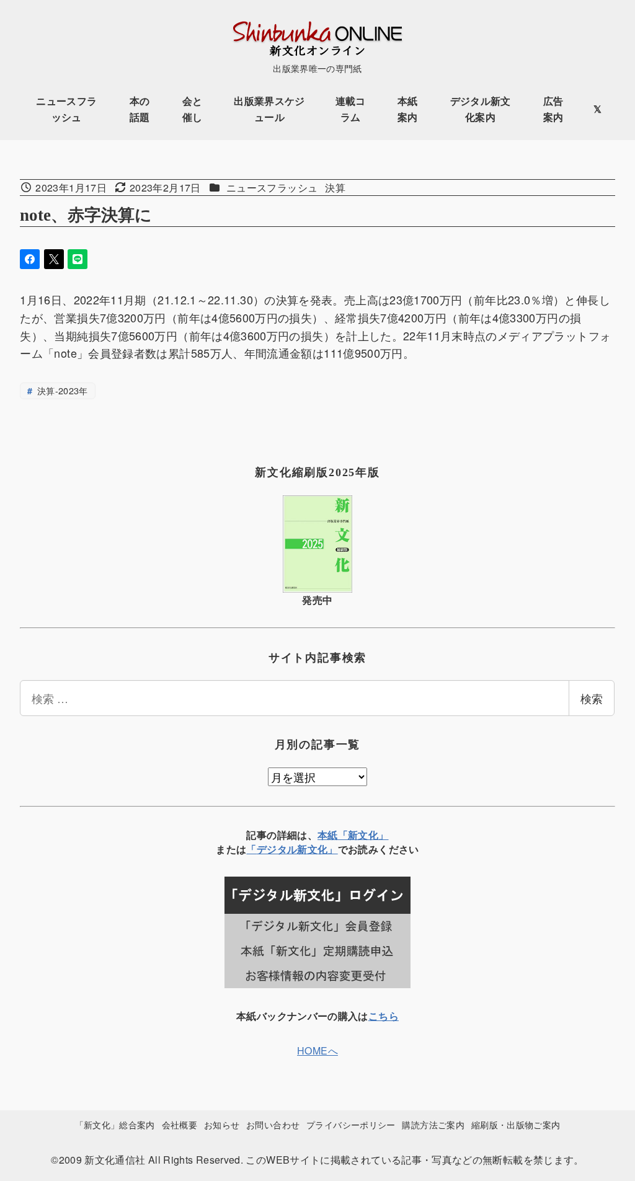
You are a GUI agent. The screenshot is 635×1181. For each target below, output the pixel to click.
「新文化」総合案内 (115, 1124)
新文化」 (317, 849)
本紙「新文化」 (353, 835)
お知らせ (221, 1124)
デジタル (277, 849)
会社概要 (179, 1124)
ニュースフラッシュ (272, 187)
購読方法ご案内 (433, 1124)
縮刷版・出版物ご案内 (516, 1124)
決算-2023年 (61, 390)
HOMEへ (317, 1050)
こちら (383, 1016)
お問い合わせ (273, 1124)
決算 (335, 187)
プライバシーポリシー (351, 1124)
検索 (591, 698)
